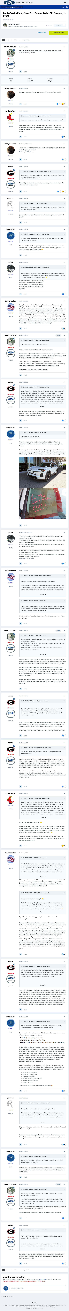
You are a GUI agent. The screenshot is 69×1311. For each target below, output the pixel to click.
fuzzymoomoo (10, 88)
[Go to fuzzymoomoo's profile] (11, 95)
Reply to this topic (58, 32)
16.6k (11, 104)
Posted (23, 47)
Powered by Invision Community (34, 1308)
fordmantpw (10, 111)
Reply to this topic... (19, 1288)
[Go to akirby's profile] (11, 173)
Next (15, 40)
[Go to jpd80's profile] (11, 268)
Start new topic (41, 32)
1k (11, 245)
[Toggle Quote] (22, 116)
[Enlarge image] (42, 1040)
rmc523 (10, 198)
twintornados (10, 301)
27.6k (11, 71)
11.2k (11, 316)
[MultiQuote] (20, 71)
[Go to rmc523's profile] (11, 205)
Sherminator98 (15, 24)
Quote (25, 71)
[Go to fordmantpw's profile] (11, 117)
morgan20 (10, 229)
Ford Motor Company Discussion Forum (25, 26)
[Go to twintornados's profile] (11, 307)
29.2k (11, 214)
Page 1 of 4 (26, 40)
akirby (10, 167)
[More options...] (64, 47)
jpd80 (10, 262)
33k (11, 277)
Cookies (34, 1303)
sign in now (42, 1279)
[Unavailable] (42, 472)
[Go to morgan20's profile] (11, 236)
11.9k (11, 126)
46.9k (11, 191)
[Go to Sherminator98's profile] (5, 25)
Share (49, 25)
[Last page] (19, 40)
